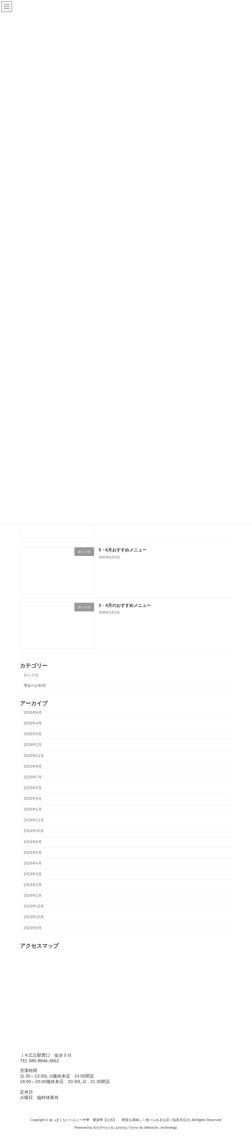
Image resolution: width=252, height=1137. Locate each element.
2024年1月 (33, 895)
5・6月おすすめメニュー (123, 549)
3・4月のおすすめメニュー (125, 605)
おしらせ (31, 674)
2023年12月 (34, 906)
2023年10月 (34, 917)
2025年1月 (33, 809)
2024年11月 (34, 820)
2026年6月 (33, 712)
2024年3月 (33, 874)
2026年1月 (33, 745)
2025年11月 (34, 755)
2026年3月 (33, 734)
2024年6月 (33, 841)
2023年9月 (33, 928)
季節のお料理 (35, 685)
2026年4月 (33, 723)
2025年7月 (33, 777)
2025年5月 (33, 788)
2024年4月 (33, 863)
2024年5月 (33, 852)
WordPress (101, 1127)
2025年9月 (33, 766)
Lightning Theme (126, 1127)
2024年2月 (33, 885)
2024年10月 (34, 831)
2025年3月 (33, 799)
